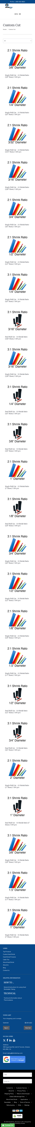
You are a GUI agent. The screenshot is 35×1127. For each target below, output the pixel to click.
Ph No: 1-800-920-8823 (17, 2)
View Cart (28, 1028)
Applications (24, 1099)
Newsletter (7, 1102)
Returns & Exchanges (23, 1093)
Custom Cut (12, 29)
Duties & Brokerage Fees (17, 1096)
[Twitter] (4, 1040)
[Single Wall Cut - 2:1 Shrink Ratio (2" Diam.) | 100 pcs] (17, 769)
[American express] (21, 1111)
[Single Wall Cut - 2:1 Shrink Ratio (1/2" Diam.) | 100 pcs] (17, 246)
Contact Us (6, 970)
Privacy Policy (21, 1091)
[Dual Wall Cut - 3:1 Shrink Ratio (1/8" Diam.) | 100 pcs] (17, 507)
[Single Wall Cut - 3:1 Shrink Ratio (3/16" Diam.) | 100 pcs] (17, 358)
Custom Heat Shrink (9, 954)
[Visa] (14, 1111)
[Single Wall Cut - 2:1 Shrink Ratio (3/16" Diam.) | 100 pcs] (17, 171)
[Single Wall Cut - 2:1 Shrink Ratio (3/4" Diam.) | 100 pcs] (17, 208)
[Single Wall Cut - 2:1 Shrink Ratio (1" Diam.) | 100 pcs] (17, 470)
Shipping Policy (9, 1093)
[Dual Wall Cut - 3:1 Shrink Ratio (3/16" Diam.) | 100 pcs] (17, 320)
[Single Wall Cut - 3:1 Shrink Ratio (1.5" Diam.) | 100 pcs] (17, 881)
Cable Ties (6, 959)
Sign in (6, 1028)
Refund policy (11, 1105)
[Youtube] (14, 1040)
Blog (4, 967)
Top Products (7, 951)
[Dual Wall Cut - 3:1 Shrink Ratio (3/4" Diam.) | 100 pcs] (17, 732)
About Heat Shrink (8, 962)
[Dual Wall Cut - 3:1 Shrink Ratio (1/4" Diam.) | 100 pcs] (17, 395)
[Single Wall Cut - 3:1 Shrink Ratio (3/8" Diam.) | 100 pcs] (17, 844)
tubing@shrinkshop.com (15, 1053)
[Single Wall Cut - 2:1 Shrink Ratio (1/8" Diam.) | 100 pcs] (17, 619)
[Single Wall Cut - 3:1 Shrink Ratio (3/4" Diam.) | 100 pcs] (17, 545)
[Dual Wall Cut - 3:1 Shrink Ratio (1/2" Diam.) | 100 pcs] (17, 694)
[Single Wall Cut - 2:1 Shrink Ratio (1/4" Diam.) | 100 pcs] (17, 96)
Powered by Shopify (19, 1123)
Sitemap (26, 1105)
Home (5, 29)
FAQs (19, 1105)
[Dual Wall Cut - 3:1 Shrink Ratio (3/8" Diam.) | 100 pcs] (17, 433)
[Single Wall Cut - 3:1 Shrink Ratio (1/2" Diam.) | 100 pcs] (17, 582)
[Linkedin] (10, 1040)
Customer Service (21, 1088)
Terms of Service (25, 1102)
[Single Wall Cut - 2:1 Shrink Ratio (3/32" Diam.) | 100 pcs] (17, 133)
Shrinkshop (11, 1121)
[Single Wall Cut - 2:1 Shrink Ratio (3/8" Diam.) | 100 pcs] (17, 59)
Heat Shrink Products (9, 957)
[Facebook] (7, 1040)
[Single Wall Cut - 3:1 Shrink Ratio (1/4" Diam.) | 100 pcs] (17, 283)
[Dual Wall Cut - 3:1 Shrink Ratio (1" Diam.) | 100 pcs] (17, 806)
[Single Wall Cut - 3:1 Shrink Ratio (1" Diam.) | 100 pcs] (17, 919)
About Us (6, 965)
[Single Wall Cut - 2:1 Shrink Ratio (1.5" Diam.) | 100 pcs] (17, 657)
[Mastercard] (17, 1111)
